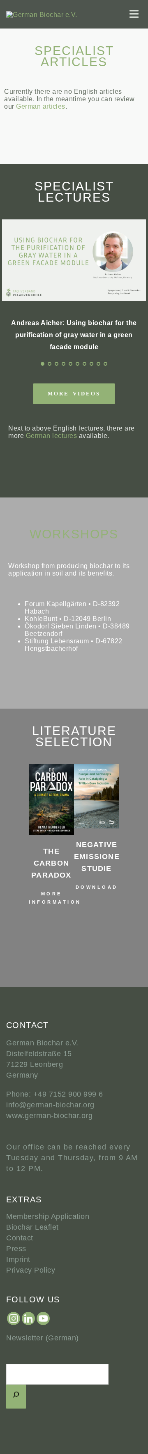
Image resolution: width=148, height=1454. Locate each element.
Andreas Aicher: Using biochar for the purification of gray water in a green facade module (74, 334)
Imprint (18, 1259)
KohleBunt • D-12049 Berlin (68, 618)
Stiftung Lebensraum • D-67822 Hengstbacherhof (74, 645)
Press (16, 1249)
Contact (19, 1238)
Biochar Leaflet (32, 1227)
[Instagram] (13, 1318)
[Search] (16, 1397)
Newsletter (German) (42, 1338)
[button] (12, 844)
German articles (40, 106)
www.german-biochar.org (49, 1115)
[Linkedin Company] (28, 1318)
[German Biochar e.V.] (41, 14)
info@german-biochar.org (50, 1105)
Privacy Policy (30, 1270)
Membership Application (47, 1216)
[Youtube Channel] (43, 1318)
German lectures (51, 435)
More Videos (74, 393)
